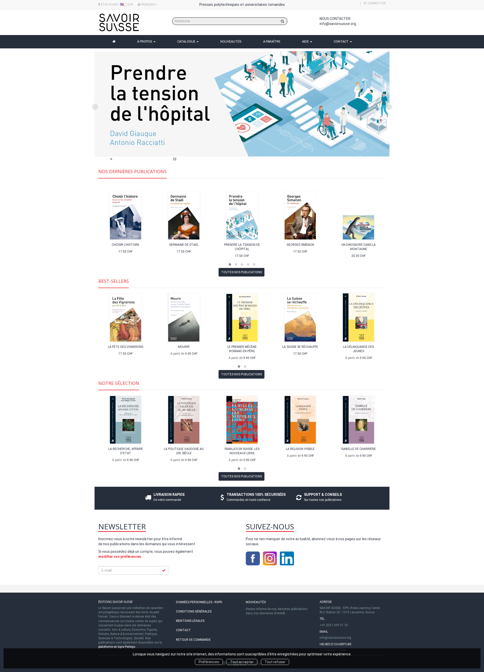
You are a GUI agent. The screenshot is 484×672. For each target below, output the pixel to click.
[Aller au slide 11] (166, 159)
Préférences (209, 662)
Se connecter (374, 3)
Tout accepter (242, 662)
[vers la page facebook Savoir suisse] (253, 558)
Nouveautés (256, 602)
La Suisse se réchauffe (300, 347)
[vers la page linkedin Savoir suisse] (287, 558)
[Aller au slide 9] (152, 159)
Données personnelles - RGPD (199, 602)
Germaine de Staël (184, 245)
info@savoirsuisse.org (338, 24)
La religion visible (300, 449)
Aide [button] (306, 41)
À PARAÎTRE (271, 41)
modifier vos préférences (119, 557)
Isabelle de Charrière (358, 449)
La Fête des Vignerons (125, 347)
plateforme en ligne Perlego (116, 647)
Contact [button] (341, 41)
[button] (117, 106)
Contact (183, 630)
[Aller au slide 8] (145, 159)
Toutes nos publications (241, 272)
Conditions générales (193, 611)
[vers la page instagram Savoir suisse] (270, 558)
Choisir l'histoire (125, 245)
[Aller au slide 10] (159, 159)
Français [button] (148, 4)
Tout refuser (275, 662)
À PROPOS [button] (145, 41)
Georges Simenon (300, 245)
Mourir (184, 347)
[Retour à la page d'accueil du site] (119, 22)
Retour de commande (193, 640)
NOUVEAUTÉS (230, 41)
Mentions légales (190, 621)
